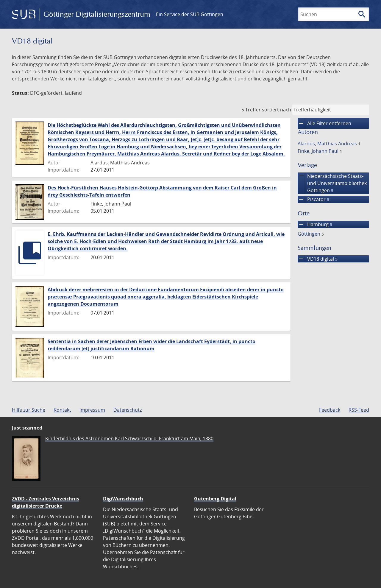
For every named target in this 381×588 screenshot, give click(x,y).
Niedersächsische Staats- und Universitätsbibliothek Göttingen (332, 183)
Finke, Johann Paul (320, 151)
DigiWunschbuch (123, 498)
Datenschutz (127, 410)
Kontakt (62, 410)
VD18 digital (318, 258)
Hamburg (315, 224)
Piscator (313, 199)
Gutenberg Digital (215, 498)
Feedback (329, 410)
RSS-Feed (359, 410)
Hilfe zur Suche (28, 410)
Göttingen (311, 234)
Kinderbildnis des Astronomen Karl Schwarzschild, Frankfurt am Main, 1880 (129, 438)
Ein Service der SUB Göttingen (189, 14)
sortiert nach (276, 109)
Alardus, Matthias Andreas (329, 143)
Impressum (92, 410)
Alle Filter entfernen (324, 123)
